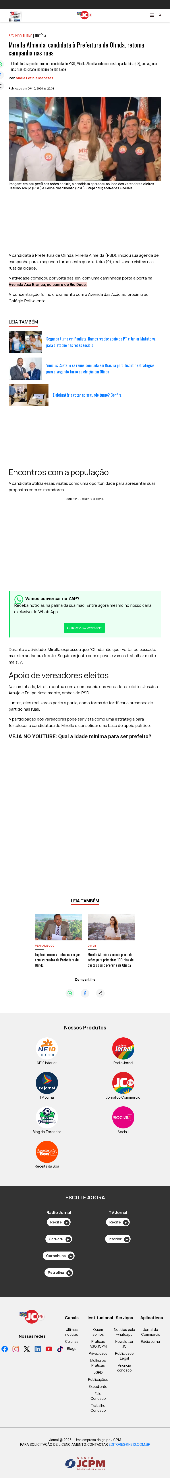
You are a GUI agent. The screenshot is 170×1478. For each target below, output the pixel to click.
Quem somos (98, 1332)
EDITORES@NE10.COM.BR (129, 1444)
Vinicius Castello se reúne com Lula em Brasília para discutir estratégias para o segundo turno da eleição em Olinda (100, 368)
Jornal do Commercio (150, 1332)
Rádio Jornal (150, 1341)
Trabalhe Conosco (98, 1408)
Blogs (71, 1348)
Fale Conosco (98, 1396)
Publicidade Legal (124, 1356)
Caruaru (59, 1238)
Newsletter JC (124, 1344)
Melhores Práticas (98, 1363)
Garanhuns (59, 1255)
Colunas (72, 1341)
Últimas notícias (71, 1332)
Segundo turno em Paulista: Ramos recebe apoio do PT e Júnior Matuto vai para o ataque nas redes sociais (101, 342)
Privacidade (98, 1353)
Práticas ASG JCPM (98, 1344)
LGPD (98, 1372)
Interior (118, 1238)
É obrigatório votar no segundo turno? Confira (87, 395)
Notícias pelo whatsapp (124, 1332)
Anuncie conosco (124, 1368)
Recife (59, 1222)
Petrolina (59, 1272)
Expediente (98, 1386)
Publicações (98, 1379)
